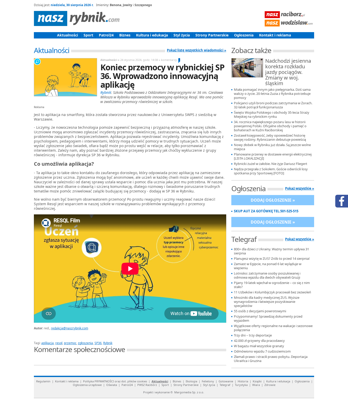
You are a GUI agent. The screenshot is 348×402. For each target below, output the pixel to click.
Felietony (208, 381)
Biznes (124, 35)
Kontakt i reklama (275, 35)
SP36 (98, 343)
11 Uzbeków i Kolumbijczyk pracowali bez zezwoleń (272, 292)
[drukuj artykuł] (95, 337)
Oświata (111, 385)
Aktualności (67, 35)
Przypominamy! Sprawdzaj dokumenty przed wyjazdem (268, 318)
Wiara (256, 385)
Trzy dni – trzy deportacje (253, 335)
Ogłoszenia (243, 35)
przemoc (70, 343)
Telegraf (225, 385)
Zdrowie (269, 385)
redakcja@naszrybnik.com (69, 328)
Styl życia (181, 35)
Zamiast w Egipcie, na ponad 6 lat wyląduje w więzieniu (267, 266)
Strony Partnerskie (212, 35)
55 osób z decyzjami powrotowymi (260, 311)
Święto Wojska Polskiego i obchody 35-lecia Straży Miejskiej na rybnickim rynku (271, 114)
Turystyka (241, 385)
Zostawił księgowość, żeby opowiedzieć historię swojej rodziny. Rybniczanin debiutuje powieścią (270, 137)
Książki (257, 381)
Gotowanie (226, 381)
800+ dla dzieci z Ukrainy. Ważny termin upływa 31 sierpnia (271, 251)
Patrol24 (106, 35)
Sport (88, 35)
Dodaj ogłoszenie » (273, 200)
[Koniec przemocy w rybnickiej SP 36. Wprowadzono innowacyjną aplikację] (65, 77)
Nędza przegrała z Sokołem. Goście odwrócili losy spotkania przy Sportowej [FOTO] (271, 171)
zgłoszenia (85, 343)
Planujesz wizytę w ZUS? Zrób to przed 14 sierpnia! (272, 258)
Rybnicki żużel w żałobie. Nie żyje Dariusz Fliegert (270, 164)
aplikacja (47, 343)
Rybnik (107, 343)
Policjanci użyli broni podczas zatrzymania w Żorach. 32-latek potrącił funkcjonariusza (273, 105)
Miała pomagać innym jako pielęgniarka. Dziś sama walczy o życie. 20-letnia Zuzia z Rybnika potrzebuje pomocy (272, 93)
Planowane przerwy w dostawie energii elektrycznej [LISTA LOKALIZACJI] (273, 156)
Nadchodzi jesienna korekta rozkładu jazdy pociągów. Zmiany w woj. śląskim (288, 72)
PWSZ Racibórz (147, 385)
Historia (243, 381)
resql (58, 343)
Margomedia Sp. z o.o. (189, 392)
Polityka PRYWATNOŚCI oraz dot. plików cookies (115, 381)
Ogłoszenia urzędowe (87, 385)
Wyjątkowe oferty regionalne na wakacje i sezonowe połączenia (273, 328)
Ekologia (191, 381)
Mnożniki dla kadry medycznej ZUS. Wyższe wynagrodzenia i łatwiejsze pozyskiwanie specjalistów (266, 301)
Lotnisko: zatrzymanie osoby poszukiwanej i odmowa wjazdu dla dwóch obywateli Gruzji (267, 275)
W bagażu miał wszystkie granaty (259, 346)
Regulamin (43, 381)
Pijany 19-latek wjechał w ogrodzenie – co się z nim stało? (272, 285)
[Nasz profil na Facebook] (341, 201)
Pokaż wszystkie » (299, 188)
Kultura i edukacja (152, 35)
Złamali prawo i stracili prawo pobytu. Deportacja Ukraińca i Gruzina (270, 359)
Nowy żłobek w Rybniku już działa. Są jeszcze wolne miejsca (272, 147)
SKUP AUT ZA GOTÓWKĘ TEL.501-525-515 (266, 211)
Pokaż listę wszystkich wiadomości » (196, 50)
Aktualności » (109, 60)
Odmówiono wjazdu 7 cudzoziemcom (262, 351)
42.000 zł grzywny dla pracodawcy (259, 341)
